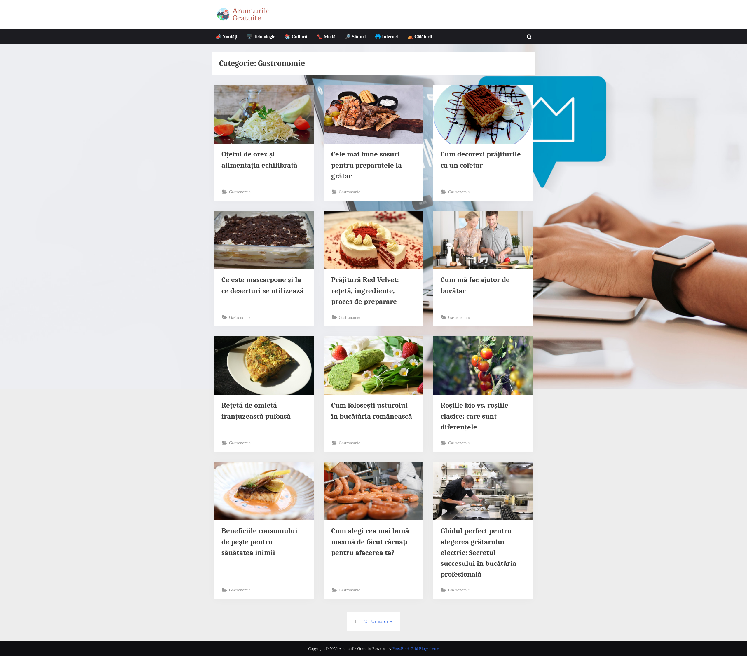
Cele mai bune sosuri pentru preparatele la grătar (366, 165)
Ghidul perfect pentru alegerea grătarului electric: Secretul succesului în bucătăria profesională (478, 552)
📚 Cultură (296, 36)
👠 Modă (326, 36)
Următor (379, 621)
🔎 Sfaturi (355, 36)
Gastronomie (239, 191)
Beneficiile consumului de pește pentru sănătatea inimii (259, 541)
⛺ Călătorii (419, 36)
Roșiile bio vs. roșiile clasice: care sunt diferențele (474, 416)
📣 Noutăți (226, 36)
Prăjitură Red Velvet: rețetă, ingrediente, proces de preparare (365, 290)
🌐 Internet (386, 36)
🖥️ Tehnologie (261, 36)
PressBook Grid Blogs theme (415, 648)
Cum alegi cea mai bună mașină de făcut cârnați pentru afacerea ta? (370, 541)
